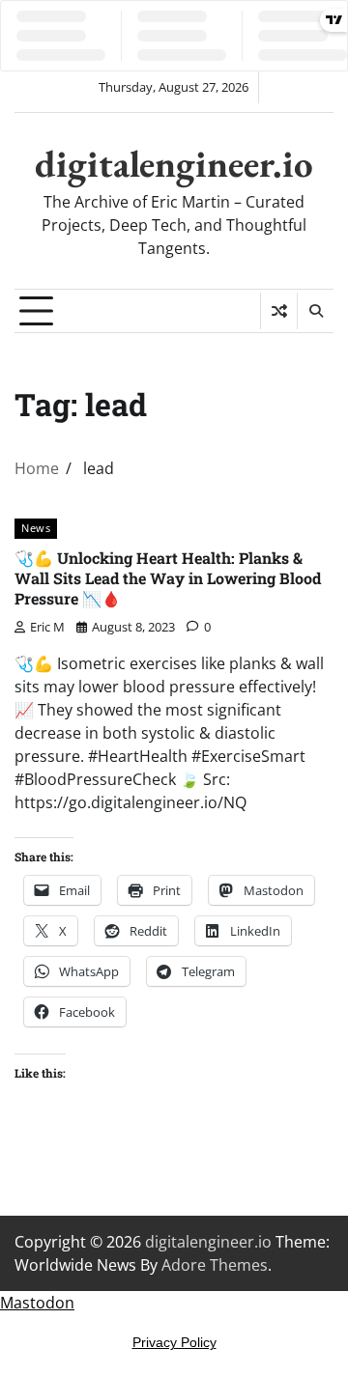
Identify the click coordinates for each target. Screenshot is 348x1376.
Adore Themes (214, 1265)
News (35, 527)
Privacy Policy (174, 1342)
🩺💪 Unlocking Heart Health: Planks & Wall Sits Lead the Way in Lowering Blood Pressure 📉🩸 (167, 578)
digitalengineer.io (174, 163)
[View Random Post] (279, 311)
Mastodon (37, 1302)
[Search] (315, 311)
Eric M (47, 626)
